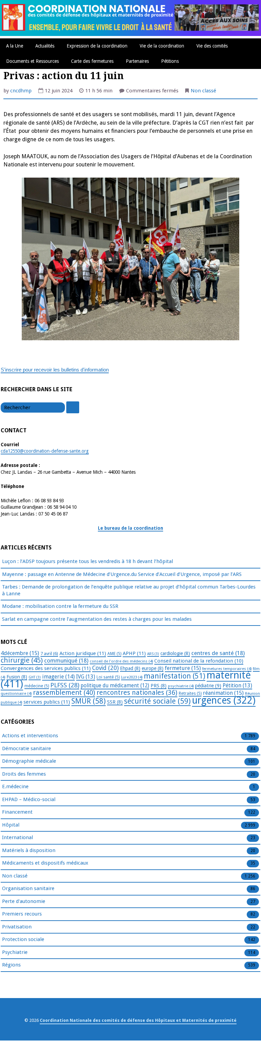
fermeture (183, 668)
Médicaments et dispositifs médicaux (45, 863)
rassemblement (64, 692)
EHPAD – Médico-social (28, 799)
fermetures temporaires (226, 668)
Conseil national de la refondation (198, 661)
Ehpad (130, 668)
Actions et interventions (30, 736)
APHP (134, 653)
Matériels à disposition (28, 850)
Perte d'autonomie (23, 901)
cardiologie (175, 653)
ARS (153, 654)
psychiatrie (181, 686)
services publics (46, 702)
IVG (85, 676)
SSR (115, 702)
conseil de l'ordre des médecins (121, 661)
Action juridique (82, 653)
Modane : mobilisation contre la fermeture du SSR (60, 606)
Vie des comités (212, 46)
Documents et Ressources (32, 61)
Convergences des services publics (46, 668)
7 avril (49, 653)
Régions (11, 965)
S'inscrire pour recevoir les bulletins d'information (55, 370)
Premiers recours (22, 914)
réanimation (223, 693)
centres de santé (218, 653)
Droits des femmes (24, 774)
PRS (159, 685)
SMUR (88, 701)
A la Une (14, 46)
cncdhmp (21, 91)
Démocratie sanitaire (26, 748)
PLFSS (64, 685)
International (17, 837)
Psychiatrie (15, 952)
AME (114, 653)
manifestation (174, 676)
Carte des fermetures (92, 61)
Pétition (237, 685)
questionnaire (16, 693)
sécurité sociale (157, 701)
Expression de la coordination (97, 46)
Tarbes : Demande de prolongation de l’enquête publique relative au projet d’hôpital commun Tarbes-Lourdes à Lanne (129, 590)
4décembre (20, 653)
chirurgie (22, 660)
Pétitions (170, 61)
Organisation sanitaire (28, 888)
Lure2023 (131, 677)
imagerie (58, 676)
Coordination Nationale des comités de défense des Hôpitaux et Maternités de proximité (138, 1020)
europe (152, 668)
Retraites (190, 693)
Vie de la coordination (162, 46)
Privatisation (17, 927)
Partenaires (137, 61)
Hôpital (10, 825)
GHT (35, 677)
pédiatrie (208, 685)
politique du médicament (115, 686)
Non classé (203, 91)
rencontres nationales (137, 693)
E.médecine (15, 786)
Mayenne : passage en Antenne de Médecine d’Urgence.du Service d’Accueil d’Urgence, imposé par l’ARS (122, 574)
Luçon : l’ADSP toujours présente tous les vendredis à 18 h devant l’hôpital (87, 561)
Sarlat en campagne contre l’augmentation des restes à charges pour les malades (97, 619)
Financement (17, 812)
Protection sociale (23, 939)
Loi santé (108, 677)
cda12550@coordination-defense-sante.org (45, 451)
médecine (36, 686)
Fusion (16, 677)
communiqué (66, 660)
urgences (224, 700)
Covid (105, 668)
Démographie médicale (29, 761)
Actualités (44, 46)
